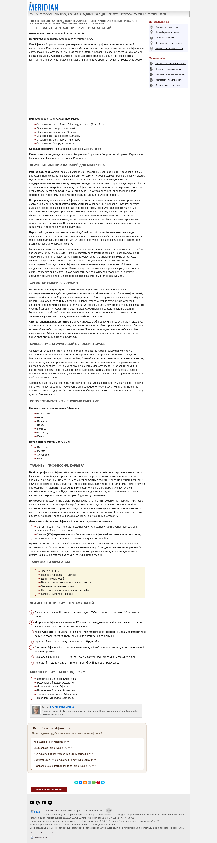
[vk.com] (31, 804)
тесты (163, 14)
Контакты (45, 833)
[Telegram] (89, 782)
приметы (114, 14)
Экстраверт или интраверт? (168, 80)
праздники (139, 14)
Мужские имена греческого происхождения (83, 23)
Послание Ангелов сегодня (168, 43)
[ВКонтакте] (80, 782)
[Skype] (103, 782)
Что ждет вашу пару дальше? (169, 69)
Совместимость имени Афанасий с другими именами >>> (65, 760)
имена (77, 14)
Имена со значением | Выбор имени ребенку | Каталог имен (58, 21)
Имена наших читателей (49, 789)
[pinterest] (37, 804)
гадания (88, 14)
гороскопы (46, 14)
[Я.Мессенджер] (76, 782)
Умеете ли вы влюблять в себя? (170, 63)
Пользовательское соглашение (66, 833)
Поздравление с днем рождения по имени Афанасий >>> (65, 766)
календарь (100, 14)
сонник (34, 14)
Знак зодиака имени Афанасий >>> (53, 747)
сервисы (153, 14)
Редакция (35, 833)
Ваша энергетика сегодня (167, 27)
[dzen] (49, 804)
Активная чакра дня (164, 38)
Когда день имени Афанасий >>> (52, 741)
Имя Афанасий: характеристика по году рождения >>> (63, 753)
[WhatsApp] (94, 782)
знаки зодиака (63, 14)
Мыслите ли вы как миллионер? (170, 74)
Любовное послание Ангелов (169, 48)
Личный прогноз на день (167, 32)
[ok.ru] (43, 804)
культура (126, 14)
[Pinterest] (98, 782)
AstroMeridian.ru (52, 810)
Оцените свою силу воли (167, 85)
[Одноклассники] (85, 782)
